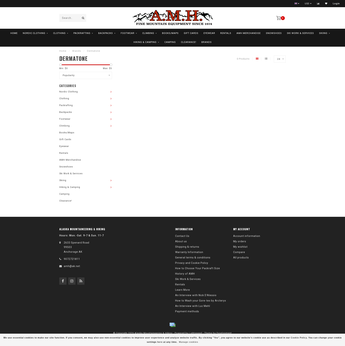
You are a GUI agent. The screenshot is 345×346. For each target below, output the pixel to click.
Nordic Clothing (34, 33)
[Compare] (318, 3)
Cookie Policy (299, 337)
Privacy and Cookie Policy (191, 262)
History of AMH (185, 273)
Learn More (182, 289)
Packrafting (81, 33)
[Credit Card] (172, 325)
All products (241, 257)
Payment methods (187, 311)
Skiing (323, 33)
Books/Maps (170, 33)
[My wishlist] (326, 3)
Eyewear (209, 33)
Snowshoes (274, 33)
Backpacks (105, 33)
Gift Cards (191, 33)
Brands (206, 42)
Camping (170, 42)
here (160, 342)
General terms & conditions (192, 257)
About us (181, 241)
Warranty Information (189, 252)
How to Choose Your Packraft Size (197, 268)
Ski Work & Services (300, 33)
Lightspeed (195, 333)
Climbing (148, 33)
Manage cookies (188, 342)
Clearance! (188, 42)
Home (14, 33)
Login (336, 3)
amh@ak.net (72, 266)
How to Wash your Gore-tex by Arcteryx (200, 300)
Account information (246, 236)
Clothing (59, 33)
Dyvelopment (224, 333)
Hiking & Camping (145, 42)
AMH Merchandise (248, 33)
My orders (239, 241)
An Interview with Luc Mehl (192, 306)
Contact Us (182, 236)
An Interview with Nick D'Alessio (196, 295)
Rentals (225, 33)
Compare (239, 252)
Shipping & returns (187, 246)
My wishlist (240, 246)
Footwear (127, 33)
